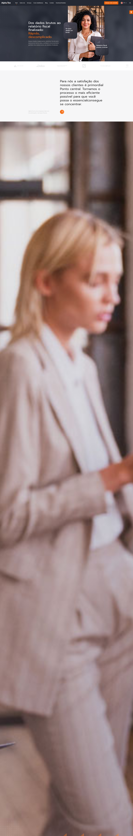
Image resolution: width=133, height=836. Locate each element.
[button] (131, 12)
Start (16, 3)
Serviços (29, 3)
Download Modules (61, 3)
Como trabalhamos (38, 3)
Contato (52, 3)
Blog (46, 3)
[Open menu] (130, 3)
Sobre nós (22, 3)
